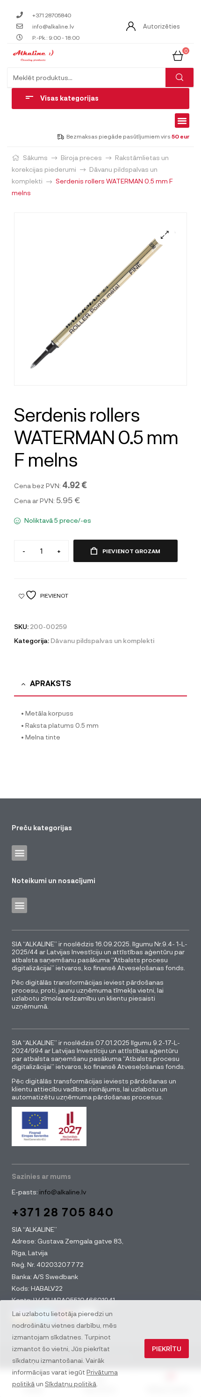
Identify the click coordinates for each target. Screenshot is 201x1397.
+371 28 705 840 (63, 1212)
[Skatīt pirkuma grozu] (177, 55)
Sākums (35, 157)
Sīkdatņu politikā (70, 1384)
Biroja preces (81, 157)
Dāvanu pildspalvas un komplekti (102, 640)
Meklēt (179, 77)
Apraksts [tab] (50, 683)
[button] (182, 120)
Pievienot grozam (131, 551)
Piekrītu (166, 1349)
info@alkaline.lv (62, 1192)
